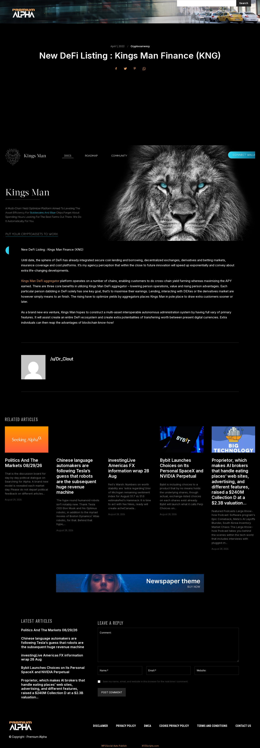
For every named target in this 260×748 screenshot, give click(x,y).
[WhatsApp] (144, 68)
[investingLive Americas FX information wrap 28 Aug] (130, 439)
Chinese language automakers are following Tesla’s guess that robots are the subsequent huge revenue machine (76, 476)
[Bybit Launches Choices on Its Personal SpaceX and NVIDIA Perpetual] (181, 439)
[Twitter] (125, 68)
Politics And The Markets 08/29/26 (23, 463)
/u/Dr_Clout (61, 358)
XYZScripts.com (150, 745)
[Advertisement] (130, 104)
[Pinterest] (135, 68)
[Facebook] (116, 68)
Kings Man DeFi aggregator (40, 281)
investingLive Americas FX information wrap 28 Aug (128, 468)
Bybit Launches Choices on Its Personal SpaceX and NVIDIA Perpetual (181, 468)
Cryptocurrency (140, 46)
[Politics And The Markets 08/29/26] (26, 439)
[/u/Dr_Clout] (33, 367)
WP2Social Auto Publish (114, 745)
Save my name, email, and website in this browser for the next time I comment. (145, 681)
